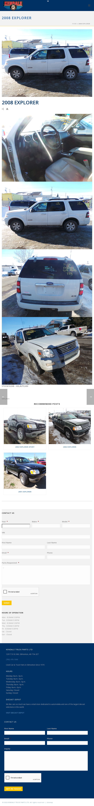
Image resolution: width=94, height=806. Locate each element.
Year (5, 522)
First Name (7, 543)
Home (74, 24)
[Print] (8, 108)
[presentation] (20, 592)
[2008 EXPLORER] (47, 63)
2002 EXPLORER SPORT (25, 447)
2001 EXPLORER (24, 492)
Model (65, 522)
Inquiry (7, 749)
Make (35, 522)
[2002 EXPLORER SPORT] (25, 426)
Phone (50, 553)
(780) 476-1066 (12, 659)
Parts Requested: (10, 563)
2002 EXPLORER (69, 447)
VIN (3, 533)
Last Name (52, 543)
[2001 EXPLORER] (25, 471)
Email (5, 553)
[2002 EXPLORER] (70, 426)
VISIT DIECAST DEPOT (15, 713)
